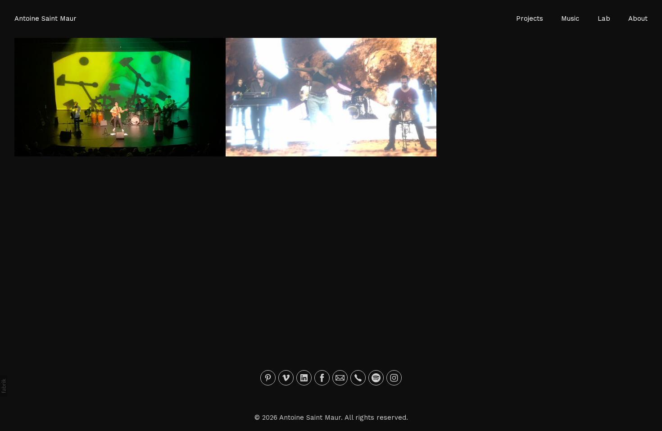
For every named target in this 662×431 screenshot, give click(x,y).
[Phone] (358, 377)
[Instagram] (394, 377)
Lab (604, 18)
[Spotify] (376, 377)
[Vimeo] (286, 377)
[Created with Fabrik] (3, 386)
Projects (529, 18)
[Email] (340, 377)
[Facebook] (322, 377)
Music (570, 18)
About (638, 18)
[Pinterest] (268, 377)
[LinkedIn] (304, 377)
